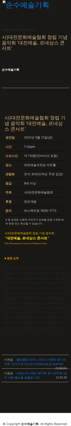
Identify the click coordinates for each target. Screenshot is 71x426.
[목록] (65, 70)
